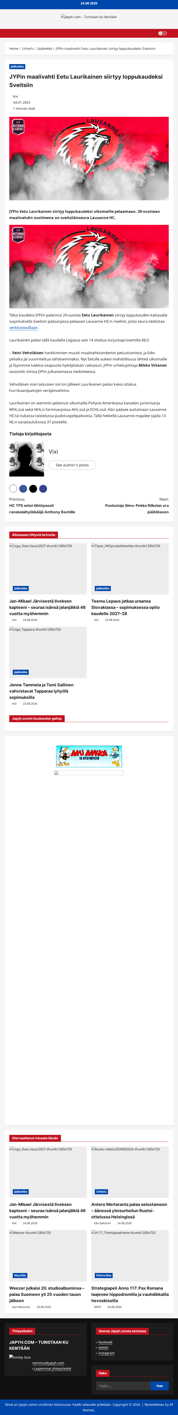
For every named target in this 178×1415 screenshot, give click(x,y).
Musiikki (20, 1275)
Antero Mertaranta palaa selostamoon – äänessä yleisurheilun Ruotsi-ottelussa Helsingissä (129, 1210)
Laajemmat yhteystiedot (52, 1368)
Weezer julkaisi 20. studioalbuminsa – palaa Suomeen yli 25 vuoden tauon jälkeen (46, 1294)
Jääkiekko (17, 66)
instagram (106, 1353)
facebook (105, 1342)
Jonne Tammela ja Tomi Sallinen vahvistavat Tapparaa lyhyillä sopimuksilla (41, 691)
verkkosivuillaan (23, 327)
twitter (104, 1347)
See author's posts (72, 465)
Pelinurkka (103, 1275)
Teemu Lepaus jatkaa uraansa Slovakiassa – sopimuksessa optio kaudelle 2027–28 (125, 607)
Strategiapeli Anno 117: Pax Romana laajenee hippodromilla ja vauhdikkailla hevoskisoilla (130, 1294)
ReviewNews (154, 1404)
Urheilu (101, 1192)
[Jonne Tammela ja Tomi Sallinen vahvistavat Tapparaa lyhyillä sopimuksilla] (48, 652)
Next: (137, 505)
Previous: (42, 505)
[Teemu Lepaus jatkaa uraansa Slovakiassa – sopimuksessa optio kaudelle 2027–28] (130, 569)
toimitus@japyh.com (48, 1363)
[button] (172, 33)
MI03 (97, 1307)
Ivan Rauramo (21, 1307)
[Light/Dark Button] (162, 33)
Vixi (15, 96)
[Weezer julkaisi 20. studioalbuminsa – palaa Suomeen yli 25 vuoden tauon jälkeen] (48, 1256)
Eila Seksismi (102, 1223)
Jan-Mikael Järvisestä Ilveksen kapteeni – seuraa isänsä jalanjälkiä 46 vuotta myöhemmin (47, 607)
